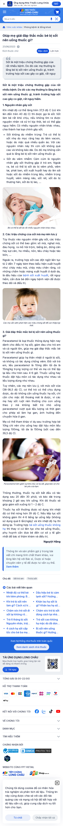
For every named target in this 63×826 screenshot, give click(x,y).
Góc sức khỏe (14, 27)
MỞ (56, 3)
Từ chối (18, 817)
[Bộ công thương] (10, 751)
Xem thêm (12, 566)
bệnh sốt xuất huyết (35, 275)
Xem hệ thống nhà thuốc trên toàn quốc (31, 641)
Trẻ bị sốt (32, 578)
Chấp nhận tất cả (45, 817)
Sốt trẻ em (19, 578)
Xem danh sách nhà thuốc (31, 647)
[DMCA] (36, 751)
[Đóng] (3, 4)
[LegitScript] (19, 758)
